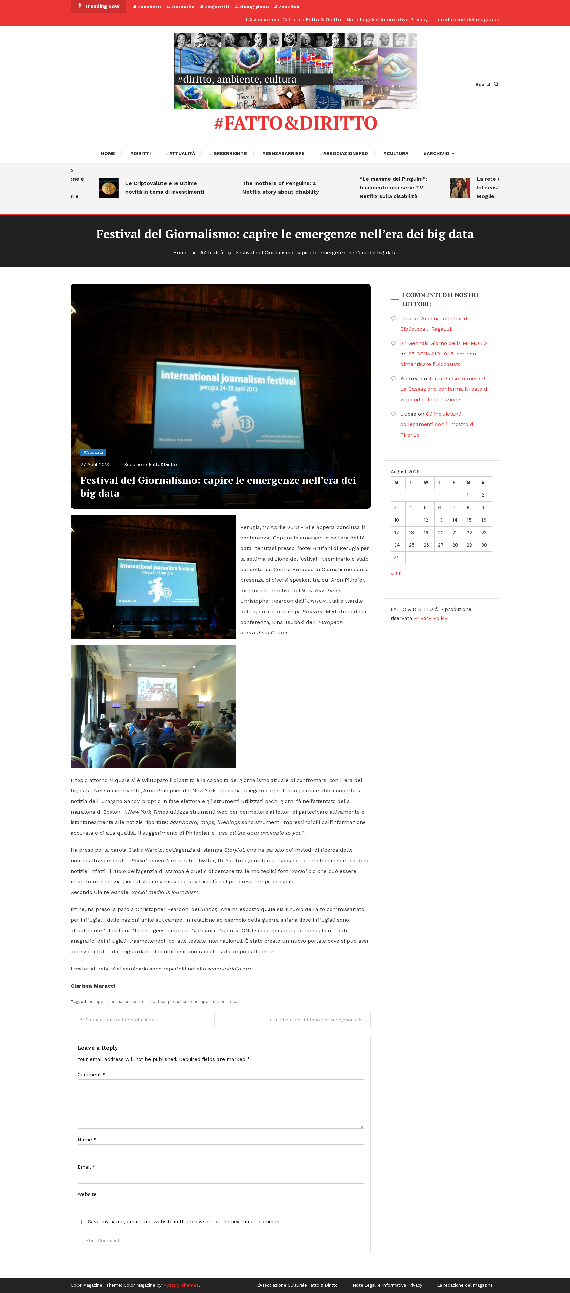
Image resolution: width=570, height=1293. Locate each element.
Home (108, 153)
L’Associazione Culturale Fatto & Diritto (293, 20)
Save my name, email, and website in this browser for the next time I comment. (185, 1222)
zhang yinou (254, 7)
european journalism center (117, 1001)
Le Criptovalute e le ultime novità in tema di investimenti (143, 187)
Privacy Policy (430, 618)
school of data (228, 1001)
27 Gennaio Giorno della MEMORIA (443, 343)
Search (483, 84)
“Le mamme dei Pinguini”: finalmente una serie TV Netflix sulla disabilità (372, 187)
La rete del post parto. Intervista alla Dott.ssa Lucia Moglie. (494, 187)
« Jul (396, 573)
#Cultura (395, 153)
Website (87, 1194)
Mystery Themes (181, 1285)
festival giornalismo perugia (179, 1001)
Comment (92, 1075)
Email (86, 1167)
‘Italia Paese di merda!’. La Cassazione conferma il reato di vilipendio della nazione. (444, 389)
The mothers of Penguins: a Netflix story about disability (259, 187)
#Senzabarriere (283, 153)
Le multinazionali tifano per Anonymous (311, 1019)
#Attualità (180, 153)
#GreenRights (228, 153)
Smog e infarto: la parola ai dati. (122, 1019)
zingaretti (217, 7)
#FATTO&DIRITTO (296, 122)
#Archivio (436, 153)
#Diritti (140, 153)
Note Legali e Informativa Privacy (387, 20)
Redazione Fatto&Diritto (150, 464)
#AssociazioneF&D (344, 153)
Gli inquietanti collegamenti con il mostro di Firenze (437, 424)
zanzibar (289, 7)
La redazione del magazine (466, 20)
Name (87, 1140)
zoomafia (183, 7)
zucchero (149, 7)
